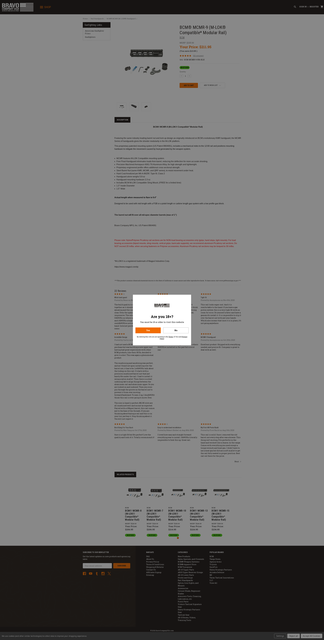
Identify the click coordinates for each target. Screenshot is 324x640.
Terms (170, 337)
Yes (148, 330)
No (175, 330)
